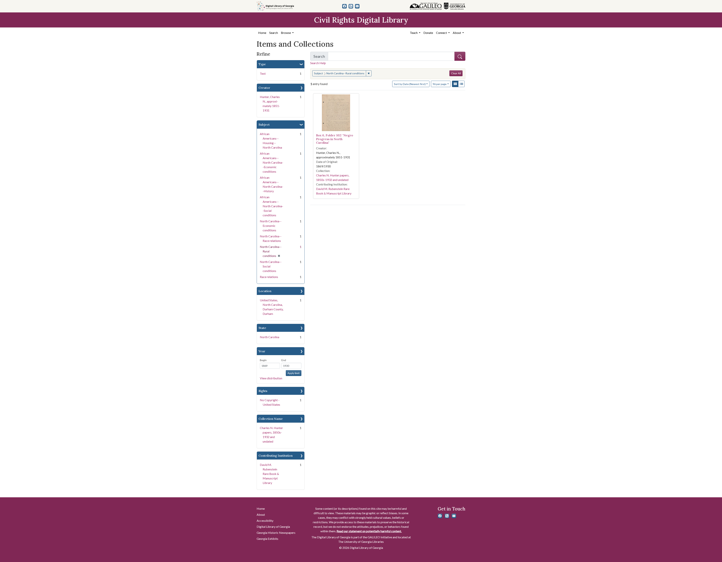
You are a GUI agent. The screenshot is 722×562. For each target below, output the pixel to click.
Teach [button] (414, 32)
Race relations (269, 277)
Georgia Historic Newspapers (276, 532)
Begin (263, 360)
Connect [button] (441, 32)
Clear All (456, 73)
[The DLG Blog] (351, 6)
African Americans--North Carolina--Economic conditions (271, 162)
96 (440, 84)
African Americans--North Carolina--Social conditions (271, 206)
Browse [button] (286, 32)
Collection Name (271, 419)
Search (273, 32)
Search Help (318, 63)
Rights (263, 391)
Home (262, 32)
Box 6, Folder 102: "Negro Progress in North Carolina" (334, 138)
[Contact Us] (357, 6)
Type (262, 64)
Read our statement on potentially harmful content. (369, 531)
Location (265, 291)
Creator (264, 88)
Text (263, 73)
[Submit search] (459, 56)
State (262, 328)
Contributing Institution (276, 455)
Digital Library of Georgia (273, 526)
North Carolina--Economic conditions (270, 225)
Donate (428, 32)
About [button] (457, 32)
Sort (410, 84)
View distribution (271, 378)
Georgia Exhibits (267, 538)
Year (262, 351)
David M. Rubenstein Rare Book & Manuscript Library (269, 474)
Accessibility (265, 520)
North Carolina (269, 337)
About (261, 514)
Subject (264, 124)
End (283, 360)
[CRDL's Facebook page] (344, 6)
